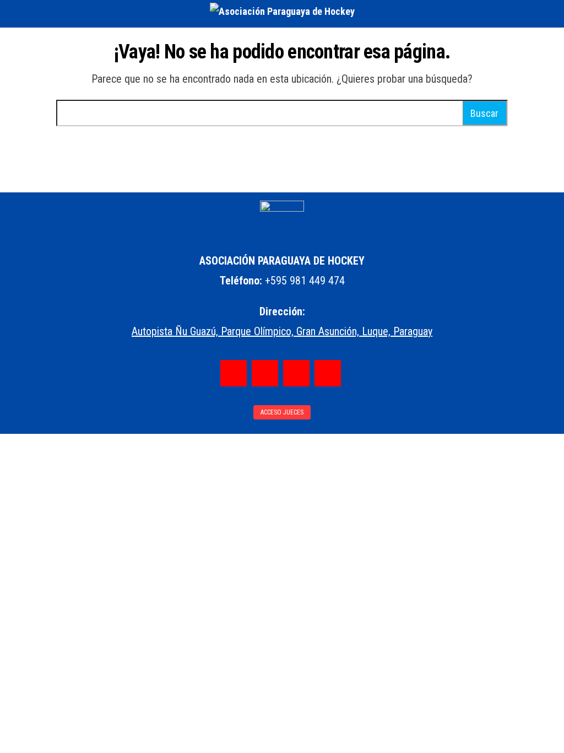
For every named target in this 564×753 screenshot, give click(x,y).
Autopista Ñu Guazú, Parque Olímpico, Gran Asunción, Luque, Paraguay (282, 331)
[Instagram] (265, 373)
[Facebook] (233, 373)
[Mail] (327, 373)
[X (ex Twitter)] (296, 373)
